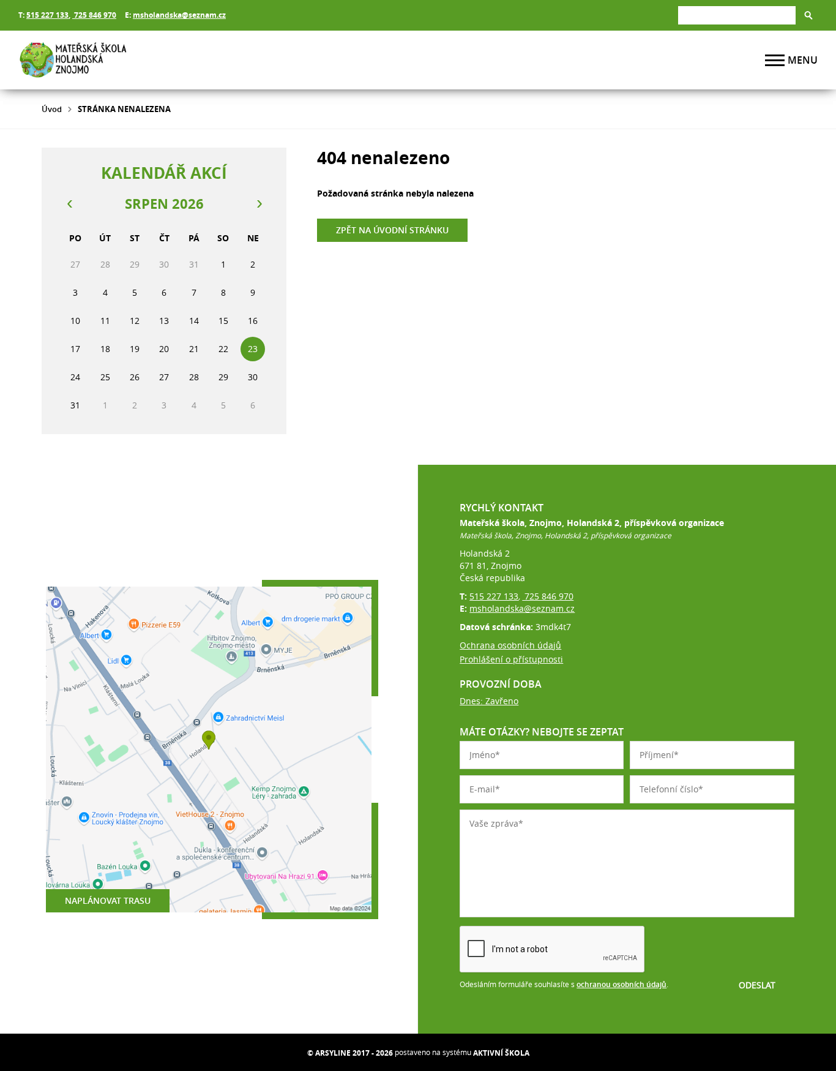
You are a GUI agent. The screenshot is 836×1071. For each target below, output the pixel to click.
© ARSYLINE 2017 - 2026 (350, 1053)
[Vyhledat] (808, 15)
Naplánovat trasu (108, 900)
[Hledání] (737, 15)
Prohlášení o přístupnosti (511, 659)
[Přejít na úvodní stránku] (91, 60)
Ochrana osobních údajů (510, 645)
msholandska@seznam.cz (179, 15)
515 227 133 (47, 15)
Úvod (52, 109)
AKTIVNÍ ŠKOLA (501, 1053)
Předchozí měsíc (69, 204)
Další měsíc (259, 204)
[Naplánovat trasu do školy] (208, 749)
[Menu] (775, 60)
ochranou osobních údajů (621, 984)
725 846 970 (94, 15)
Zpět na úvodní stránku (392, 230)
